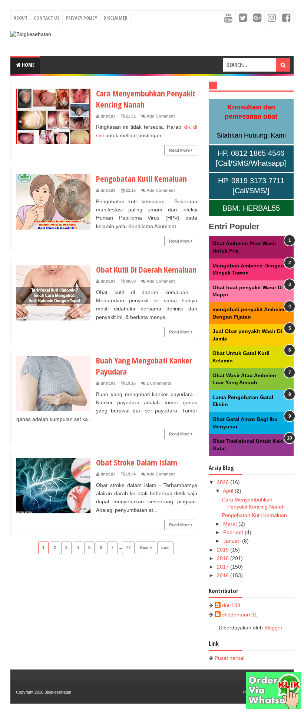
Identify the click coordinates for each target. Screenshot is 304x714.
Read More (180, 150)
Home (27, 64)
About (20, 17)
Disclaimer (115, 17)
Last (165, 547)
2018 (223, 558)
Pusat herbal (229, 658)
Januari (232, 541)
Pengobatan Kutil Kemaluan (141, 178)
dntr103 (231, 605)
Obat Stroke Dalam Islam (136, 462)
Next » (146, 547)
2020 (223, 482)
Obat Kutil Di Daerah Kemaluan (146, 269)
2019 (223, 550)
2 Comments (158, 383)
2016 (223, 575)
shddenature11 (239, 615)
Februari (234, 532)
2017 (223, 567)
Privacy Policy (81, 17)
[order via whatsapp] (273, 707)
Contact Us (46, 17)
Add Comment (160, 116)
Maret (230, 524)
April (229, 491)
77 (128, 547)
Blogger (273, 628)
